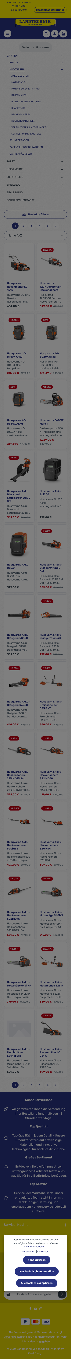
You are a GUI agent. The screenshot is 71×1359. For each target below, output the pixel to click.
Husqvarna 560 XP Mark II (52, 422)
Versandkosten (13, 1336)
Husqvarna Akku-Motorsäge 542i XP (19, 984)
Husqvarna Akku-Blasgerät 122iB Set (51, 568)
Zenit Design (35, 1353)
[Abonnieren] (62, 1294)
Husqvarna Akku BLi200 (50, 493)
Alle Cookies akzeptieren (37, 1283)
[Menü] (7, 33)
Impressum (43, 1251)
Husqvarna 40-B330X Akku (17, 422)
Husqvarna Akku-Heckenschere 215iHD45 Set (18, 775)
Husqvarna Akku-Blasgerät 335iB (51, 636)
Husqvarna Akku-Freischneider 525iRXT (51, 705)
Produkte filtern (38, 214)
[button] (62, 56)
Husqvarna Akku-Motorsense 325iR (51, 984)
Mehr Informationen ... (35, 1246)
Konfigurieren (37, 1260)
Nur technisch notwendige (37, 1271)
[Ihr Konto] (55, 33)
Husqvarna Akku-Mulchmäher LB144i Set (18, 1052)
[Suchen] (46, 33)
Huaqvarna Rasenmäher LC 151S (17, 287)
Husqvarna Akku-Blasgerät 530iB (18, 703)
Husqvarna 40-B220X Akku (49, 355)
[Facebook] (31, 1309)
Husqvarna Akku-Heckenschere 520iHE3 (18, 845)
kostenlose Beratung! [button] (50, 10)
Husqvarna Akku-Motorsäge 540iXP (51, 914)
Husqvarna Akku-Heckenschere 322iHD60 (51, 775)
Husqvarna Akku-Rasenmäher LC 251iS (51, 1052)
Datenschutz (29, 1251)
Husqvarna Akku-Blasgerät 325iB (18, 636)
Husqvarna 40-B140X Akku (17, 355)
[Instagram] (40, 1309)
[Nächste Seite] (56, 225)
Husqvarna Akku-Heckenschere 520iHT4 (51, 845)
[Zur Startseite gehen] (35, 23)
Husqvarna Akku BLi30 (17, 566)
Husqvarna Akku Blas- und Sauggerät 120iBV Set (18, 496)
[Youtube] (36, 1309)
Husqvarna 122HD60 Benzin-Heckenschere (51, 287)
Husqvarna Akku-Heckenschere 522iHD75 (18, 915)
